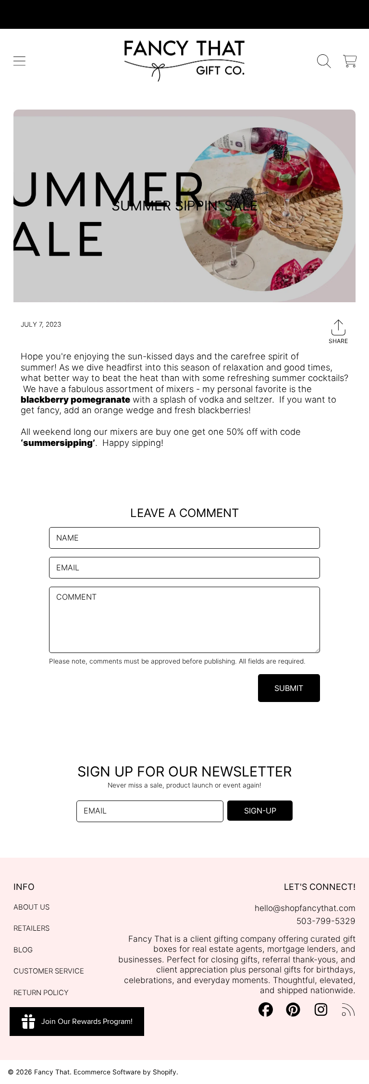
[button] (19, 61)
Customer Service (48, 971)
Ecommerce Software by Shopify (125, 1072)
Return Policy (41, 992)
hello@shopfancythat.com (305, 908)
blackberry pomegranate (75, 399)
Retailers (31, 928)
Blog (23, 950)
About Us (31, 907)
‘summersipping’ (58, 442)
